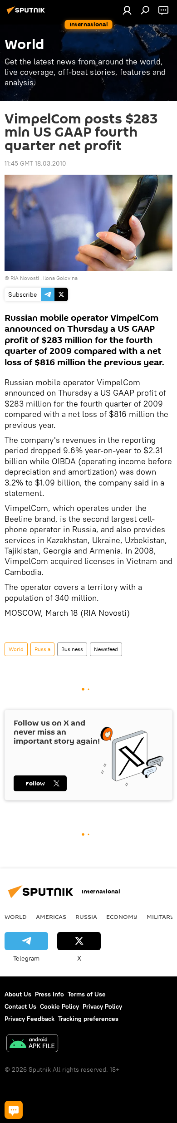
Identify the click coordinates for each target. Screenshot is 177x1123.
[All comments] (14, 1110)
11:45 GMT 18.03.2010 (35, 163)
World (16, 649)
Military (160, 916)
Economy (122, 916)
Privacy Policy (102, 1006)
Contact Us (20, 1006)
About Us (18, 994)
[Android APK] (32, 1044)
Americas (51, 916)
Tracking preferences (88, 1019)
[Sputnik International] (27, 14)
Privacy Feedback (29, 1019)
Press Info (49, 994)
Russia (42, 649)
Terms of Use (87, 994)
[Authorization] (127, 10)
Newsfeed (106, 649)
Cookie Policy (59, 1006)
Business (72, 649)
